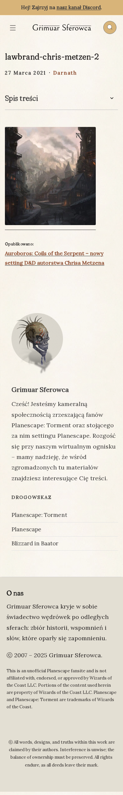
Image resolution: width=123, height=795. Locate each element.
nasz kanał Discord (78, 7)
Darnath (65, 73)
